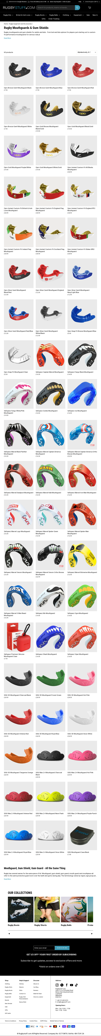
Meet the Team (37, 993)
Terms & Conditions (10, 1021)
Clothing (66, 15)
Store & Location (38, 997)
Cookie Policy (33, 1021)
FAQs (20, 990)
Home (6, 24)
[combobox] (58, 7)
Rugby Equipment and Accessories (20, 24)
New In (95, 15)
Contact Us (22, 993)
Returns (21, 987)
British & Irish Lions (23, 15)
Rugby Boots (40, 15)
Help (80, 1)
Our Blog (35, 987)
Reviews (35, 990)
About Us (36, 984)
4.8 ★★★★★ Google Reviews (18, 1)
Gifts (43, 19)
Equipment (78, 15)
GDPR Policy (43, 1021)
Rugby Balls (53, 15)
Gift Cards (8, 1013)
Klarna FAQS (22, 1002)
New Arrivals (8, 1003)
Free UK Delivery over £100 (38, 1)
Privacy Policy (23, 1021)
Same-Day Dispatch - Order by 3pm (60, 1)
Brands (7, 1000)
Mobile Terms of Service (57, 1021)
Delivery (21, 984)
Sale (88, 15)
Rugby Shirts (8, 987)
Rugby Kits (7, 15)
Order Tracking (53, 19)
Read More (7, 38)
